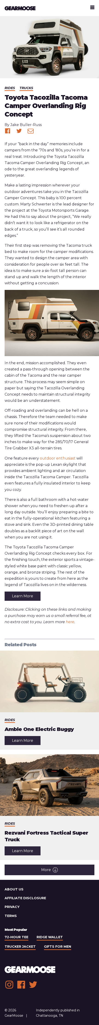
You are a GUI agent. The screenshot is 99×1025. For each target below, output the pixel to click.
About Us (14, 889)
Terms (11, 916)
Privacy (12, 907)
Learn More (22, 596)
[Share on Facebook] (8, 131)
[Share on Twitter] (19, 131)
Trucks (26, 88)
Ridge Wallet (50, 937)
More (46, 870)
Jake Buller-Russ (26, 125)
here (70, 622)
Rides (10, 88)
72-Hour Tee (16, 937)
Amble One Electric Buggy (39, 729)
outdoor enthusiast (58, 458)
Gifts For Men (57, 946)
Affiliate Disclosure (25, 898)
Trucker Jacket (20, 946)
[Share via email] (31, 131)
